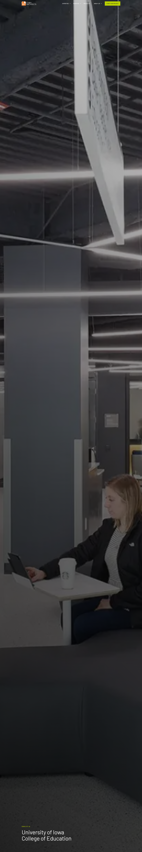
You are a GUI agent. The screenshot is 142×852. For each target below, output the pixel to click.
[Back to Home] (29, 3)
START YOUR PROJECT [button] (112, 3)
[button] (141, 851)
